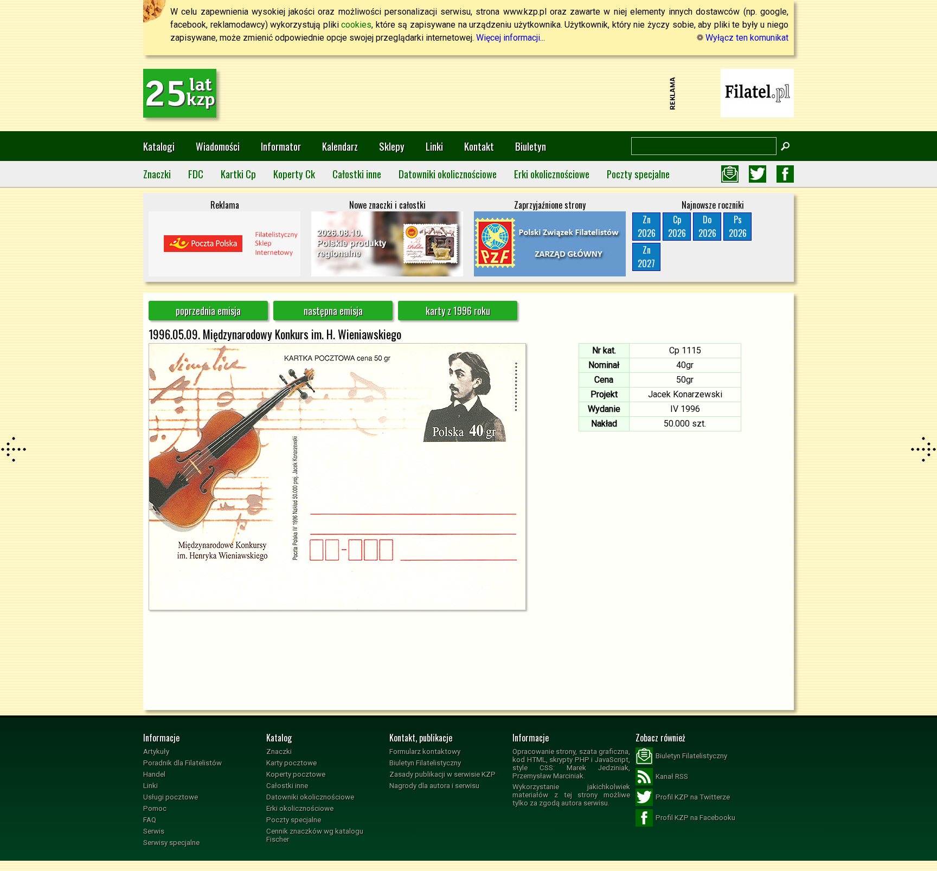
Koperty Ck (294, 173)
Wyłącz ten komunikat (745, 38)
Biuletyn (530, 146)
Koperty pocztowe (295, 774)
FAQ (149, 820)
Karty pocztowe (291, 763)
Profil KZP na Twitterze (693, 797)
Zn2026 (647, 226)
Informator (281, 146)
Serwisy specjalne (171, 842)
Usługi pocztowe (170, 797)
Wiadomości (218, 146)
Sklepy (392, 146)
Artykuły (156, 751)
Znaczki (157, 173)
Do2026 (707, 226)
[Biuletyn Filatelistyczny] (730, 174)
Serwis (153, 831)
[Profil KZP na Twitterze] (757, 174)
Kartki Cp (238, 173)
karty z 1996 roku (458, 311)
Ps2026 (738, 226)
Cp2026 (677, 226)
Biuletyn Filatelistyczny (425, 763)
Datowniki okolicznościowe (448, 173)
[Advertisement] (468, 93)
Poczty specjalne (638, 173)
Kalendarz (340, 146)
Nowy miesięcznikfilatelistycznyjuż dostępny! (757, 92)
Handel (154, 774)
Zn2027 (646, 256)
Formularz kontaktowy (424, 751)
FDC (195, 173)
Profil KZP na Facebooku (695, 818)
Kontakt (479, 146)
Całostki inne (356, 173)
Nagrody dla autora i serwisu (434, 786)
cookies (356, 25)
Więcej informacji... (510, 38)
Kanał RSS (672, 776)
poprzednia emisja (208, 311)
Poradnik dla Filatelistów (182, 763)
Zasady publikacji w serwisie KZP (442, 774)
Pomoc (154, 808)
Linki (434, 146)
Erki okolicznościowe (551, 173)
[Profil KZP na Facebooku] (785, 174)
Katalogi (159, 146)
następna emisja (333, 311)
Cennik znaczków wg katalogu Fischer (314, 835)
